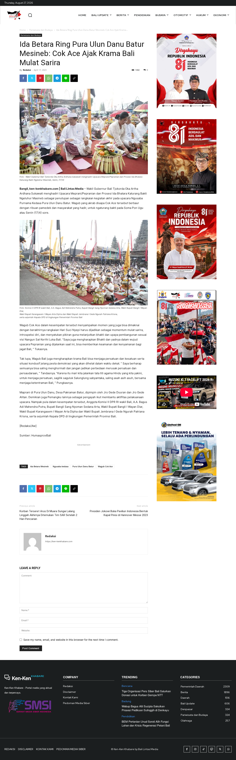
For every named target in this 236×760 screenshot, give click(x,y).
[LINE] (65, 78)
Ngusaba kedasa (60, 466)
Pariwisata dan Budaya (41, 29)
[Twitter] (31, 78)
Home (23, 29)
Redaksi (27, 70)
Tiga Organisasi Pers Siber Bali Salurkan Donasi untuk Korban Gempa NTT (146, 693)
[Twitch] (212, 749)
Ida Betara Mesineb (39, 466)
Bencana (127, 686)
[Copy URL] (74, 78)
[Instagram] (195, 749)
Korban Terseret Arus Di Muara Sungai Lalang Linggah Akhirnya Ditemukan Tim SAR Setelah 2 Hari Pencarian (48, 515)
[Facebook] (23, 78)
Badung (126, 701)
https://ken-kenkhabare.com (58, 541)
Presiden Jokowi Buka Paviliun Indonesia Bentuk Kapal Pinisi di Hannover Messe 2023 (119, 513)
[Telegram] (57, 78)
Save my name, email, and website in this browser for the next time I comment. (70, 639)
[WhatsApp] (48, 78)
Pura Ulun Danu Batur (83, 466)
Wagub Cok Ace (105, 466)
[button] (30, 15)
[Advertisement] (84, 452)
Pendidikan (128, 716)
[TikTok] (203, 749)
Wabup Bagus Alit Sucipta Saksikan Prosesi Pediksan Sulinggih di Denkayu (145, 708)
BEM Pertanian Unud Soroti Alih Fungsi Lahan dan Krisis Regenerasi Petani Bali (146, 723)
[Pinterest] (40, 78)
